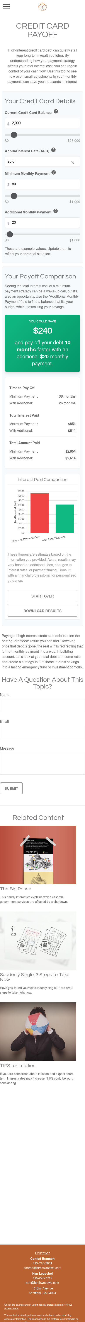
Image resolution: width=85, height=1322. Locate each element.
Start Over (42, 596)
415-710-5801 (42, 1263)
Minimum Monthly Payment (30, 173)
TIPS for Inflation (18, 1065)
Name (4, 694)
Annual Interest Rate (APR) (30, 150)
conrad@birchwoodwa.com (42, 1267)
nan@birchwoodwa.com (42, 1282)
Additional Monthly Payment (31, 211)
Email (4, 721)
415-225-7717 (42, 1278)
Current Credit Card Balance (31, 112)
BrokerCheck (11, 1308)
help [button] (55, 111)
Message (7, 748)
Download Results (43, 610)
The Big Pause (15, 888)
